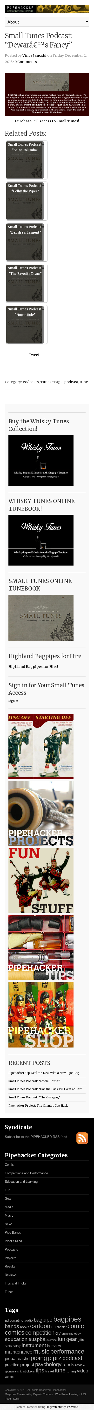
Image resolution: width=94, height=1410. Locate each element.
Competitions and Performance (26, 1173)
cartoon (40, 1326)
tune (84, 382)
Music (9, 1215)
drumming (67, 1333)
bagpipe (43, 1320)
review (80, 1365)
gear (71, 1339)
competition (39, 1332)
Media (9, 1207)
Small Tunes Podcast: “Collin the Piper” (25, 188)
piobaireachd (17, 1358)
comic (75, 1326)
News (9, 1224)
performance (67, 1351)
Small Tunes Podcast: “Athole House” (34, 1081)
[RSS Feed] (82, 1143)
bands (12, 1326)
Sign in (13, 701)
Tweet (33, 355)
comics (14, 1332)
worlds (9, 1376)
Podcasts (31, 382)
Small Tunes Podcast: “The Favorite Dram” (25, 271)
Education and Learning (21, 1181)
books (24, 1327)
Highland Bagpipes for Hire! (33, 666)
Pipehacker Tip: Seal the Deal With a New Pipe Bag (43, 1073)
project (27, 1364)
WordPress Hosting (66, 1394)
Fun (7, 1190)
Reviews (11, 1275)
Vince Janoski (34, 55)
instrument (34, 1345)
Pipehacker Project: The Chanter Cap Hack (38, 1105)
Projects (10, 1258)
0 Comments (25, 62)
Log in (16, 1398)
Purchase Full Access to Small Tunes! (47, 121)
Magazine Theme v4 (17, 1394)
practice (12, 1365)
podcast (71, 382)
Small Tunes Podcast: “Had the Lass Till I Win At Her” (45, 1089)
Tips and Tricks (16, 1283)
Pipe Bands (13, 1232)
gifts (81, 1340)
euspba (37, 1339)
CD (53, 1327)
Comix (9, 1164)
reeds (68, 1364)
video (82, 1370)
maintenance (18, 1352)
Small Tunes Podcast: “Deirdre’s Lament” (25, 230)
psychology (48, 1364)
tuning (71, 1371)
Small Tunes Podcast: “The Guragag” (34, 1097)
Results (10, 1266)
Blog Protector (54, 1407)
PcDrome (72, 1407)
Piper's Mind (13, 1241)
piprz (54, 1358)
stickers (29, 1371)
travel (49, 1371)
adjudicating (14, 1320)
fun (61, 1339)
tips (40, 1370)
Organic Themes (43, 1394)
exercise (52, 1340)
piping (39, 1358)
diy (58, 1333)
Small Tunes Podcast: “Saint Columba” (25, 147)
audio (28, 1320)
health (8, 1346)
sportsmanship (13, 1371)
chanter (62, 1327)
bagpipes (67, 1319)
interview (54, 1346)
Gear (8, 1198)
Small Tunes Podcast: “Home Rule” (25, 312)
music (41, 1351)
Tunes (45, 382)
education (16, 1339)
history (17, 1346)
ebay (77, 1333)
